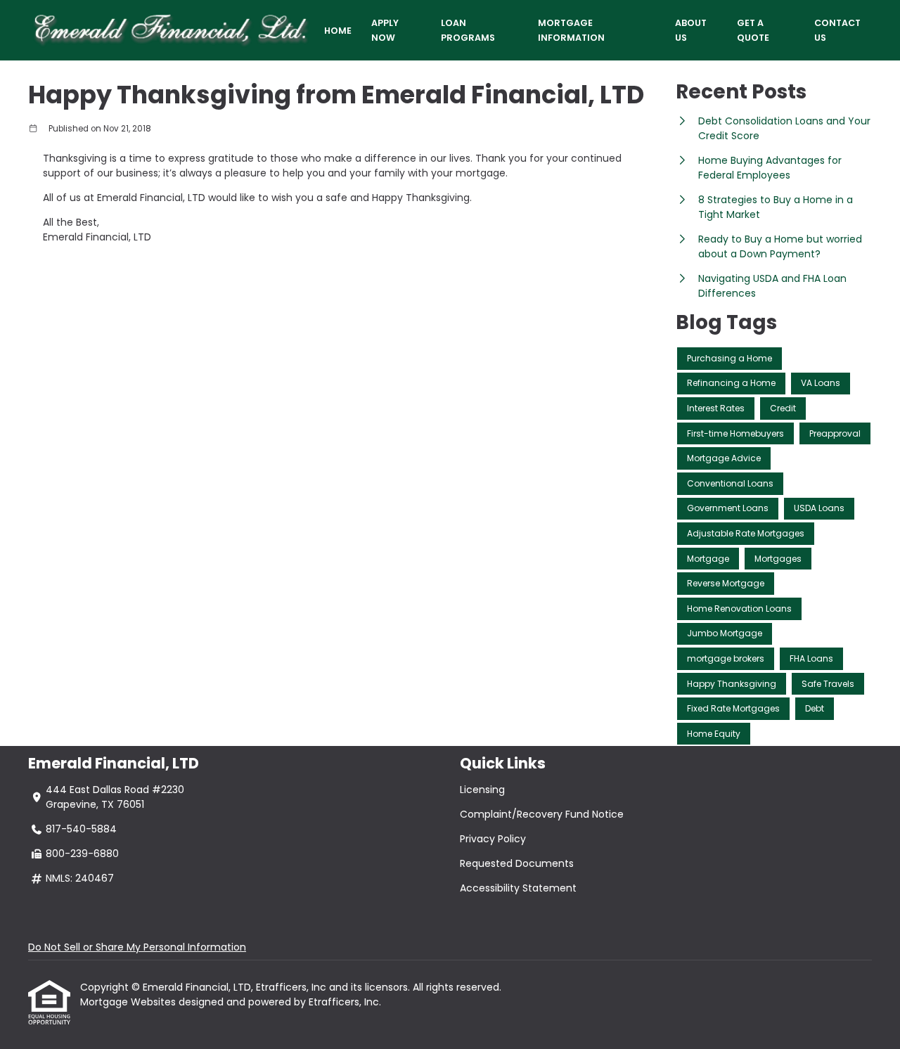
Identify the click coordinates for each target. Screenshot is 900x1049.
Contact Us (837, 30)
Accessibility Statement (518, 888)
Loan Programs (468, 30)
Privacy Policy (493, 839)
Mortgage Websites (129, 1002)
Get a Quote (753, 30)
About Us (691, 30)
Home (338, 31)
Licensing (482, 790)
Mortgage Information (571, 30)
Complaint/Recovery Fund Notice (542, 814)
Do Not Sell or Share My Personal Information (137, 947)
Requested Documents (517, 863)
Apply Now (385, 30)
